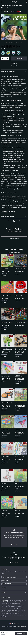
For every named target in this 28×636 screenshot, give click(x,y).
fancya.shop (4, 600)
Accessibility (23, 626)
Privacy (18, 626)
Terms (15, 626)
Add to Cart (21, 633)
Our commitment (5, 608)
